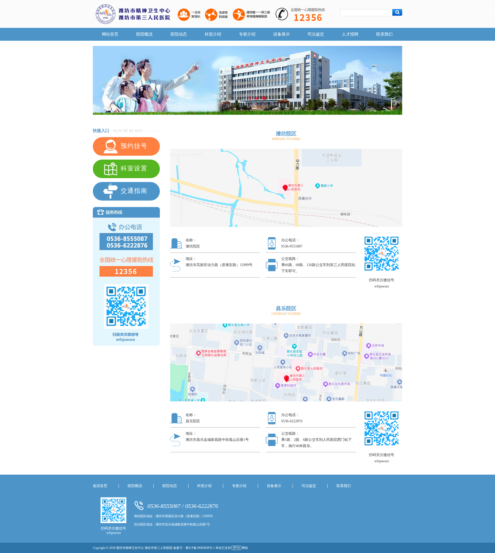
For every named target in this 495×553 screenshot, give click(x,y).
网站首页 (110, 34)
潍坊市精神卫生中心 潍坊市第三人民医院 (144, 548)
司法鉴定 (316, 34)
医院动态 (178, 34)
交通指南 (133, 190)
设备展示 (281, 34)
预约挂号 (133, 146)
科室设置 (133, 168)
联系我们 (384, 34)
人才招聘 (350, 34)
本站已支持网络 (232, 548)
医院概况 (144, 34)
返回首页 (100, 486)
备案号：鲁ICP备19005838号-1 (194, 548)
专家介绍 (247, 34)
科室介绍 (213, 34)
